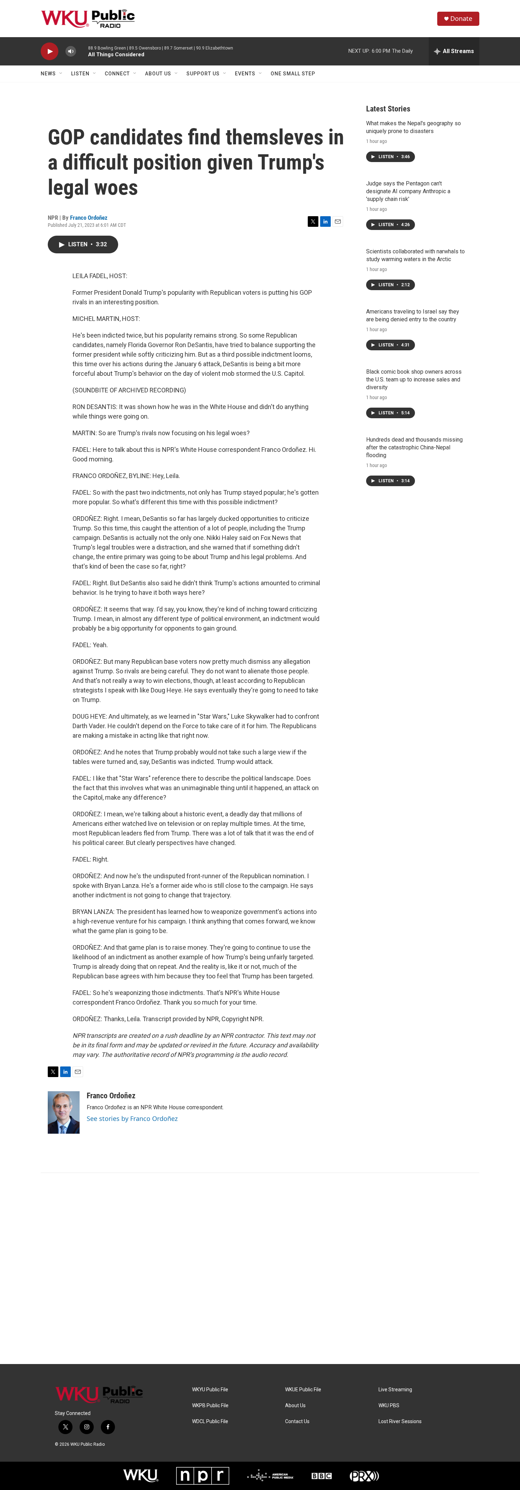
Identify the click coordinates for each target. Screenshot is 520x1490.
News (48, 73)
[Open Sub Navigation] (61, 73)
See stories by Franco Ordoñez (132, 1118)
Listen (80, 73)
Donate (461, 18)
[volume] (71, 51)
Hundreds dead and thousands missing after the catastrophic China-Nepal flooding (414, 447)
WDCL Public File (210, 1421)
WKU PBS (389, 1405)
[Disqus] (260, 1268)
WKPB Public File (210, 1405)
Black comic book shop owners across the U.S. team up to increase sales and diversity (414, 379)
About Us (158, 73)
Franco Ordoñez (89, 217)
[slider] (82, 51)
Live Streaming (395, 1389)
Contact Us (297, 1421)
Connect (117, 73)
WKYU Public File (210, 1389)
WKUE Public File (303, 1389)
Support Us (203, 73)
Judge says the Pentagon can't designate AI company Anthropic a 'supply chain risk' (408, 191)
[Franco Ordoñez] (64, 1112)
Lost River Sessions (400, 1421)
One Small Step (293, 73)
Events (245, 73)
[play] (49, 51)
